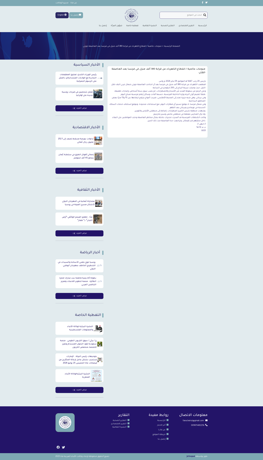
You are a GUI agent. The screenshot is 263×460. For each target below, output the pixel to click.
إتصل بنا (74, 15)
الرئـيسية (161, 421)
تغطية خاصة (132, 26)
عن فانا (73, 3)
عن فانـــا (161, 430)
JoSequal (191, 456)
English (61, 15)
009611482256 (197, 425)
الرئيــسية (202, 26)
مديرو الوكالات (61, 3)
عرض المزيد (81, 108)
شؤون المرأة (116, 26)
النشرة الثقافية (150, 26)
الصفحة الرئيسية (172, 46)
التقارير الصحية (168, 26)
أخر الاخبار (161, 425)
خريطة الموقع (159, 435)
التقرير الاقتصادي (186, 26)
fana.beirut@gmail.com (193, 421)
